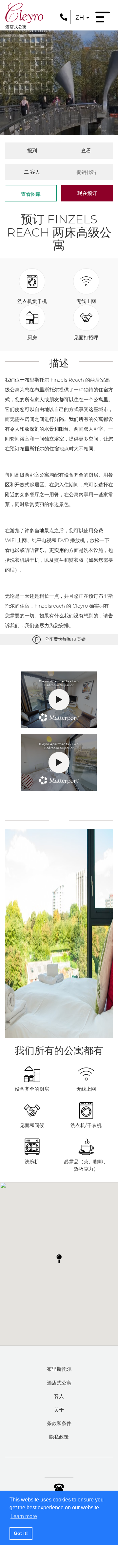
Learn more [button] (23, 1516)
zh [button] (80, 17)
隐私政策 (59, 1437)
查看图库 (31, 194)
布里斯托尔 (59, 1369)
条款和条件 (59, 1423)
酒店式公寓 (59, 1383)
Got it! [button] (21, 1533)
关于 (59, 1410)
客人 (59, 1396)
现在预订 (87, 193)
